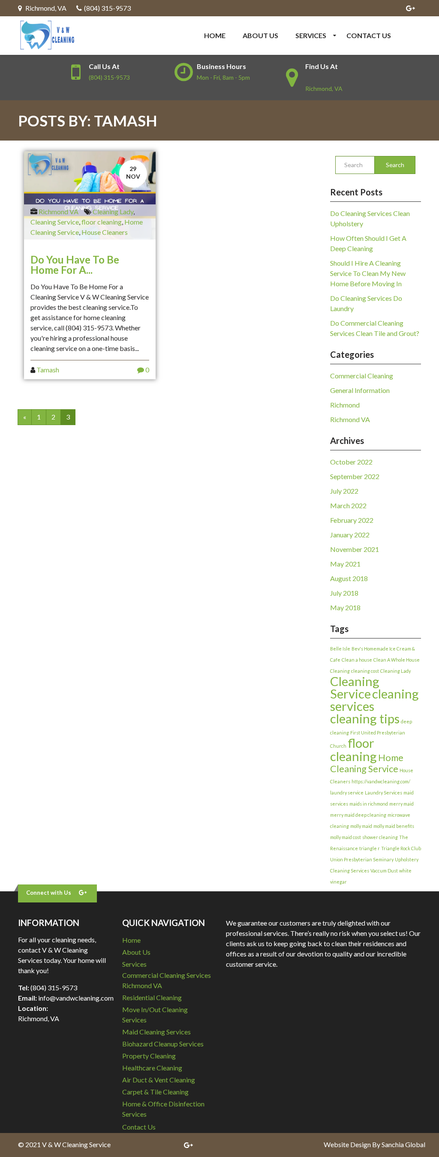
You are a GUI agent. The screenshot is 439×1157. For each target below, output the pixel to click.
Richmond (345, 405)
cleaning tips (365, 718)
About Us (260, 35)
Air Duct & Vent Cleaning (158, 1080)
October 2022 (351, 462)
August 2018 (349, 578)
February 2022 (351, 520)
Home (215, 35)
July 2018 (344, 593)
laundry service (347, 792)
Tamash (47, 370)
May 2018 (345, 607)
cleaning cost (365, 671)
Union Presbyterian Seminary (362, 859)
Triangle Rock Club (401, 848)
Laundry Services (383, 792)
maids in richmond (368, 803)
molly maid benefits (393, 826)
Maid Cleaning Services (156, 1032)
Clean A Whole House (396, 659)
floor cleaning (101, 222)
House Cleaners (104, 232)
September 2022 (354, 476)
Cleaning (340, 671)
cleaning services (374, 699)
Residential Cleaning (152, 997)
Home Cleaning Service (366, 763)
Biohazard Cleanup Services (163, 1044)
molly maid (361, 826)
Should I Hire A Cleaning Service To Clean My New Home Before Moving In (368, 273)
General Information (360, 390)
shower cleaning (380, 837)
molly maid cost (345, 837)
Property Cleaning (149, 1056)
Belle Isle (340, 648)
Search (395, 164)
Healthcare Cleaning (152, 1068)
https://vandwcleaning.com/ (381, 781)
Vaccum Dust (384, 870)
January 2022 (350, 535)
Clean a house (357, 659)
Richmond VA (58, 211)
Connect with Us (48, 892)
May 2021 (345, 564)
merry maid (401, 803)
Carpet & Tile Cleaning (155, 1092)
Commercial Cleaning (361, 376)
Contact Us (368, 35)
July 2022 (344, 491)
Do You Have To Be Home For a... (74, 264)
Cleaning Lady (113, 211)
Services (310, 35)
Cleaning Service (54, 222)
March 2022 (348, 505)
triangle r (369, 848)
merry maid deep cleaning (358, 815)
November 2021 (354, 549)
